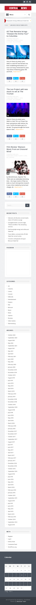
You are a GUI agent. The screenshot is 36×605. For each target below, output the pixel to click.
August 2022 (11, 340)
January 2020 (11, 367)
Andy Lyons (15, 39)
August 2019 (11, 378)
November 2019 (12, 372)
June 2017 (10, 447)
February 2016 (12, 490)
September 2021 (12, 346)
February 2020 (12, 364)
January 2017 (11, 460)
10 (21, 575)
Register (10, 536)
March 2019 (11, 391)
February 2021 (12, 356)
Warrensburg (12, 323)
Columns (10, 289)
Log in (9, 539)
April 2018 (10, 420)
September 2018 (12, 407)
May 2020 (10, 362)
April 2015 (10, 511)
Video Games (12, 321)
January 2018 (11, 428)
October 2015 (11, 495)
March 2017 (11, 455)
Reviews (10, 318)
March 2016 (11, 487)
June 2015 (10, 506)
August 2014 (11, 525)
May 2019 (10, 386)
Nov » (11, 591)
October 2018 (11, 404)
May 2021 (10, 351)
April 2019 (10, 388)
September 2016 (12, 471)
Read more (16, 71)
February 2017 (12, 458)
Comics (10, 291)
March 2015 (11, 514)
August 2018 (11, 410)
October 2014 (11, 519)
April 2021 (10, 354)
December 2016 (12, 463)
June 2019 (10, 383)
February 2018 (12, 426)
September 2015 (12, 498)
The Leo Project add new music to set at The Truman (17, 91)
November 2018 (12, 402)
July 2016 (10, 476)
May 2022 (10, 343)
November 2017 (12, 434)
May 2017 (10, 450)
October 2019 (11, 375)
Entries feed (11, 541)
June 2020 (10, 359)
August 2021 (11, 348)
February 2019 (12, 394)
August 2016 (11, 474)
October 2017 (11, 436)
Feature (10, 302)
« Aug (6, 591)
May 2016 (10, 482)
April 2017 (10, 452)
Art (9, 286)
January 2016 (11, 492)
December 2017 (12, 431)
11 (25, 575)
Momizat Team (21, 601)
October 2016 (11, 468)
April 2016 (10, 484)
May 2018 (10, 418)
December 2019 (12, 370)
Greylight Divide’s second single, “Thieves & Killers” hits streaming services (17, 225)
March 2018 (11, 423)
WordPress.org (12, 547)
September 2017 (12, 439)
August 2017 (11, 442)
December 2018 (12, 399)
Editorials (10, 297)
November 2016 (12, 466)
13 (6, 579)
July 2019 (10, 380)
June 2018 (10, 415)
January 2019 (11, 396)
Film (26, 156)
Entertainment (12, 299)
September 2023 (12, 338)
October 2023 (11, 335)
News (9, 313)
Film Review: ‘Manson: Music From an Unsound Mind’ (17, 149)
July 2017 (10, 444)
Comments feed (12, 544)
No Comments (17, 42)
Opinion (10, 315)
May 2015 (10, 509)
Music (9, 310)
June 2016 (10, 479)
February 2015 (12, 517)
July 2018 (10, 412)
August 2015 (11, 501)
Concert (10, 42)
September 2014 (12, 522)
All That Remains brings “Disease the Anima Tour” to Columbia (18, 33)
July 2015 (10, 503)
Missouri (10, 307)
